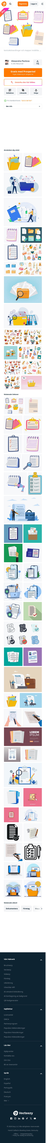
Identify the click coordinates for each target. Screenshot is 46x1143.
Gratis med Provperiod (23, 72)
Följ (37, 64)
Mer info (9, 105)
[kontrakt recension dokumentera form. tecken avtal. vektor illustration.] (13, 997)
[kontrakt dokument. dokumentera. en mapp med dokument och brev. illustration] (13, 1111)
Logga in (34, 4)
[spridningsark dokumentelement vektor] (14, 269)
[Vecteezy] (3, 3)
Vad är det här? (26, 101)
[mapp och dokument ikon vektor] (31, 303)
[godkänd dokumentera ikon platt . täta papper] (13, 855)
